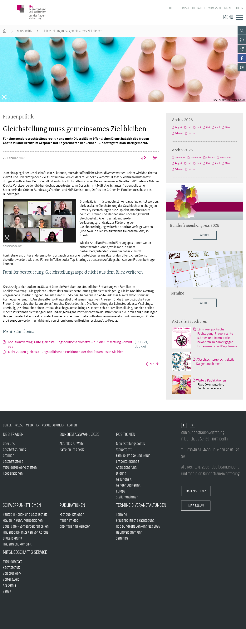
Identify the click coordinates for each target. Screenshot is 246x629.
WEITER (204, 235)
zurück (154, 364)
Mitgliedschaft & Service (25, 552)
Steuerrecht (124, 450)
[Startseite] (5, 31)
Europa (120, 491)
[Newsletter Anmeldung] (242, 49)
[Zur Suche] (242, 30)
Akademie (9, 585)
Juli (189, 127)
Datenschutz (196, 491)
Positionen (125, 434)
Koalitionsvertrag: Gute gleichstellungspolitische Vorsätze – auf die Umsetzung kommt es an (78, 344)
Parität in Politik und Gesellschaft (25, 515)
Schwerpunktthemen (22, 505)
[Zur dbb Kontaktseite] (242, 39)
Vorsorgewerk (12, 574)
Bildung (121, 474)
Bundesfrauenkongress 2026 (194, 225)
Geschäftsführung (14, 450)
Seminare (122, 538)
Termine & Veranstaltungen (141, 505)
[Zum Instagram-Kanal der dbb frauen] (242, 67)
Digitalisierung (12, 538)
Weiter (204, 303)
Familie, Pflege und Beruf (133, 456)
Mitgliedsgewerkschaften (20, 468)
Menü (228, 17)
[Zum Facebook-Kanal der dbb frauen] (242, 58)
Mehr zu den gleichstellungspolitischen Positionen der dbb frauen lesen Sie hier (65, 351)
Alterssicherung (126, 468)
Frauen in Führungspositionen (23, 521)
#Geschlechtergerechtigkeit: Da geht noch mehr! (215, 361)
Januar (191, 133)
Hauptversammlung (129, 532)
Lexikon (238, 8)
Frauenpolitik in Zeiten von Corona (25, 532)
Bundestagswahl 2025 (79, 434)
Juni (198, 127)
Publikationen (72, 505)
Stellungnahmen (127, 497)
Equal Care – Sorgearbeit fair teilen (26, 527)
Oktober (210, 157)
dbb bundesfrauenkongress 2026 (138, 527)
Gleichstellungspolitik (130, 444)
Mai (208, 127)
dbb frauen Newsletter (75, 527)
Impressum (196, 505)
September (225, 157)
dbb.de (173, 8)
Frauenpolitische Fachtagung (135, 521)
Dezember (180, 157)
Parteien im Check (72, 450)
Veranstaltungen (219, 8)
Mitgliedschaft (12, 562)
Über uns (9, 444)
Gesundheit (123, 480)
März (227, 127)
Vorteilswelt (11, 580)
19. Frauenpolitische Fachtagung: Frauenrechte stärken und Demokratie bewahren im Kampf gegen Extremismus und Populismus (217, 337)
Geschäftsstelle (13, 462)
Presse (185, 8)
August (178, 127)
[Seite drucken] (153, 158)
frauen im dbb (69, 521)
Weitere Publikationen (211, 380)
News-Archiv (24, 31)
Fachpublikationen (72, 515)
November (195, 157)
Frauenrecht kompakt (17, 544)
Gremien (8, 456)
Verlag (7, 591)
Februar (179, 133)
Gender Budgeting (128, 485)
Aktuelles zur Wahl (72, 444)
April (217, 127)
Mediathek (198, 8)
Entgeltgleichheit (127, 462)
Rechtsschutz (11, 568)
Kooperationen (13, 474)
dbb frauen (13, 434)
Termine (177, 292)
